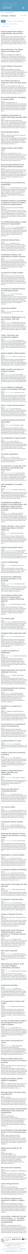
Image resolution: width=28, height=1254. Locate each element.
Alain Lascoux (8, 858)
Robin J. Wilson (8, 810)
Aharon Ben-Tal (8, 675)
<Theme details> (23, 15)
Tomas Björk (8, 1006)
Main (3, 21)
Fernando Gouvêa (9, 954)
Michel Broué (8, 311)
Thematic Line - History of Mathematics (15, 21)
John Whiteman (8, 513)
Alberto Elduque (8, 340)
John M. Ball (7, 441)
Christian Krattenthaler (10, 473)
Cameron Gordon (9, 489)
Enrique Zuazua (8, 1045)
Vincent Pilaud (8, 188)
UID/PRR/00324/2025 (21, 1248)
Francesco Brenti (9, 777)
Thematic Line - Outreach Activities (9, 24)
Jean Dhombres (8, 1027)
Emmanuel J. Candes (9, 988)
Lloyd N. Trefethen (9, 757)
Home (2, 12)
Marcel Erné (7, 533)
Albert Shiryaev (8, 889)
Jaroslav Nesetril (8, 356)
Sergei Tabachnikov (9, 636)
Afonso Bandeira (8, 260)
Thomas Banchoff (9, 939)
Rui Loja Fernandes (9, 584)
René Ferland (8, 604)
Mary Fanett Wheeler (9, 840)
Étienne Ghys (8, 457)
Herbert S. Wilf (8, 825)
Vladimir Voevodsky (9, 656)
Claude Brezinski (8, 294)
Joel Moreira (7, 243)
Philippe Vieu (8, 425)
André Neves (8, 408)
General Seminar (6, 26)
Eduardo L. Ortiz (8, 322)
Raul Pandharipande (9, 744)
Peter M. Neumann (9, 902)
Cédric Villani (8, 565)
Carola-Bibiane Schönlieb (10, 227)
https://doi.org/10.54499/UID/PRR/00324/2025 (9, 1248)
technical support (19, 1251)
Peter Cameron (8, 621)
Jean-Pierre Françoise (9, 392)
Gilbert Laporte (8, 693)
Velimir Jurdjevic (8, 374)
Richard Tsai (7, 794)
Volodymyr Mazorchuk (10, 550)
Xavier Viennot (8, 971)
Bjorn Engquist (8, 873)
